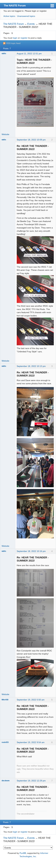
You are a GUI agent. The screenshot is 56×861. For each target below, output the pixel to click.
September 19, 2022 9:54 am (31, 742)
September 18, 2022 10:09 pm (31, 140)
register (24, 38)
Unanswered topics (26, 16)
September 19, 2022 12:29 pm (31, 780)
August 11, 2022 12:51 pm (29, 53)
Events (31, 24)
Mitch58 (5, 700)
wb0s (4, 53)
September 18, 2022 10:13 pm (31, 366)
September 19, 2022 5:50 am (31, 699)
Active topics (9, 16)
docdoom (6, 781)
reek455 (5, 742)
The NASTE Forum (15, 5)
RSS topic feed (13, 43)
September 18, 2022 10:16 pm (31, 551)
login (15, 38)
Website (5, 134)
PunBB (23, 853)
